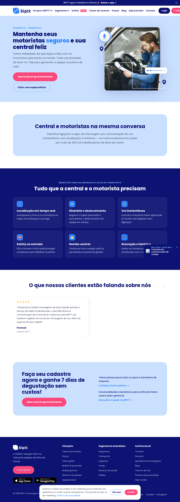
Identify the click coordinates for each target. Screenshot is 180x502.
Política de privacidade (147, 475)
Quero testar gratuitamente (35, 76)
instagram (161, 494)
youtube (149, 494)
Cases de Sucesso (99, 10)
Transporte (104, 456)
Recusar (116, 492)
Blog (124, 10)
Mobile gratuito (70, 470)
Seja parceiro (136, 10)
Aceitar (131, 492)
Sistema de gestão (72, 475)
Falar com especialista (32, 87)
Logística (103, 461)
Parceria (139, 456)
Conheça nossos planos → (114, 385)
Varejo (102, 465)
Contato (150, 10)
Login (164, 10)
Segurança (104, 451)
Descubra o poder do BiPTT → (116, 400)
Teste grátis (23, 469)
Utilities (102, 475)
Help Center (141, 479)
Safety (79, 10)
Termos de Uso (143, 470)
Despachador (69, 479)
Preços (115, 10)
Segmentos (62, 10)
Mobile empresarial (72, 465)
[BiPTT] (22, 11)
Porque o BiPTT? (42, 10)
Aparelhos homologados (148, 461)
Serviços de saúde (108, 470)
